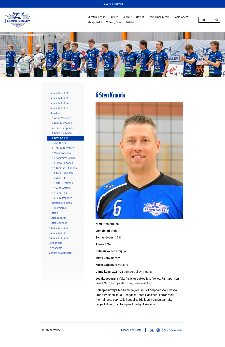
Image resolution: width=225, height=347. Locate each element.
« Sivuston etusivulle (112, 3)
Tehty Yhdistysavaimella (173, 330)
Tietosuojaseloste (131, 330)
